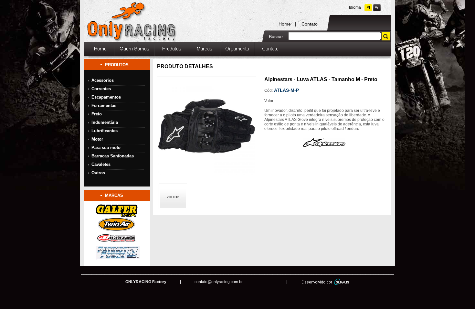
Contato (309, 24)
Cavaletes (101, 164)
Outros (98, 172)
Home (285, 24)
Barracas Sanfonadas (112, 156)
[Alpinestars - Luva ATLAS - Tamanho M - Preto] (205, 174)
